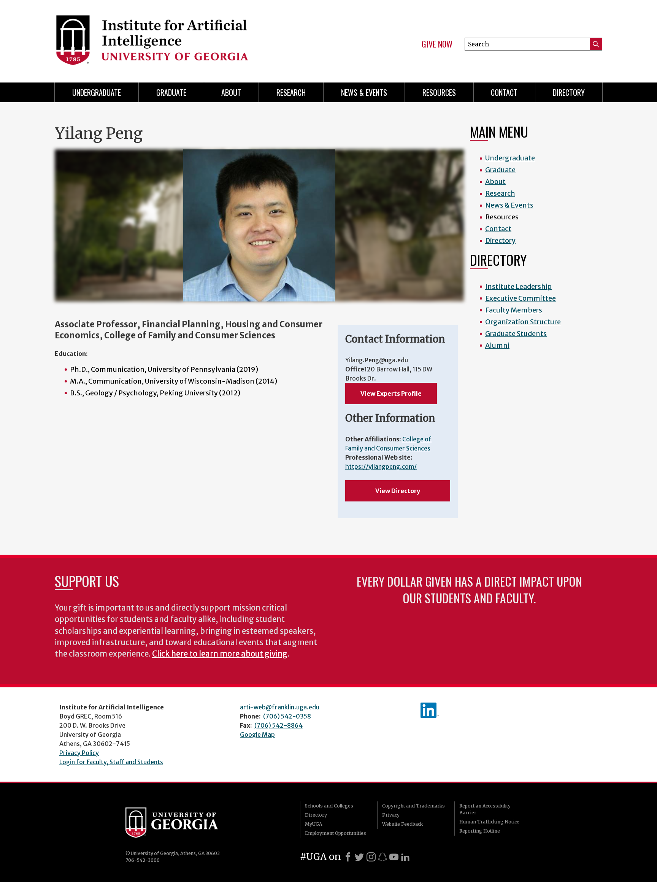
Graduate (171, 92)
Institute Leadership (518, 286)
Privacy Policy (79, 753)
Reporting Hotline (479, 831)
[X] (359, 856)
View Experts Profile (391, 393)
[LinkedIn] (405, 856)
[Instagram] (371, 856)
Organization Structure (523, 321)
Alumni (497, 345)
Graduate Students (516, 333)
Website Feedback (402, 824)
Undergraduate (96, 92)
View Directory (397, 491)
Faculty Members (513, 310)
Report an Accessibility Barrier (485, 809)
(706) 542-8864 (278, 725)
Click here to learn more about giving (219, 654)
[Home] (188, 38)
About (231, 92)
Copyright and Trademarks (413, 806)
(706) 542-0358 (287, 716)
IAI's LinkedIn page (430, 710)
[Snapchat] (382, 856)
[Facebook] (347, 856)
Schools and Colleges (329, 806)
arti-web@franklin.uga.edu (279, 707)
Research (291, 92)
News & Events (364, 92)
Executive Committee (520, 298)
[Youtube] (393, 856)
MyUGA (313, 824)
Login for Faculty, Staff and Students (111, 762)
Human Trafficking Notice (489, 822)
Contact (504, 92)
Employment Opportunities (335, 833)
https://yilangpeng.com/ (381, 466)
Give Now (437, 44)
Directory (569, 92)
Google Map (257, 734)
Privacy (391, 815)
